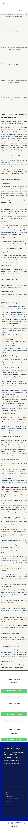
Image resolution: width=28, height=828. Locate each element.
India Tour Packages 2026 (12, 798)
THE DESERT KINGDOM (14, 674)
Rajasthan (8, 176)
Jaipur (25, 556)
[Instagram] (15, 809)
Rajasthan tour (5, 560)
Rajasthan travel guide (15, 606)
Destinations (9, 796)
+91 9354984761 (8, 757)
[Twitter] (11, 809)
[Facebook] (7, 809)
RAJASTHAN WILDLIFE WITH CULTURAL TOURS (14, 698)
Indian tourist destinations (15, 652)
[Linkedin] (20, 809)
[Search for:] (23, 10)
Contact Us (8, 802)
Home (7, 792)
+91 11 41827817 (17, 757)
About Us (8, 794)
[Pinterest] (15, 813)
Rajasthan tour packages (20, 608)
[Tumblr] (11, 813)
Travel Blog (8, 800)
